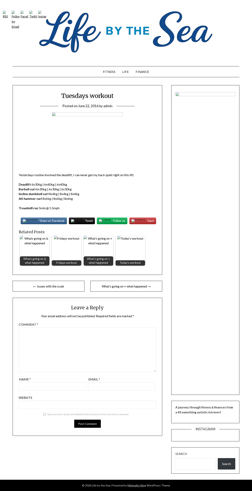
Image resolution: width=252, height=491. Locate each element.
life (125, 71)
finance (142, 71)
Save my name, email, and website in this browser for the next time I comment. (88, 414)
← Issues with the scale (48, 286)
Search (181, 454)
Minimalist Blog (137, 485)
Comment (28, 324)
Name (25, 379)
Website (25, 397)
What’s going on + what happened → (126, 286)
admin (107, 106)
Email (94, 379)
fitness (109, 71)
